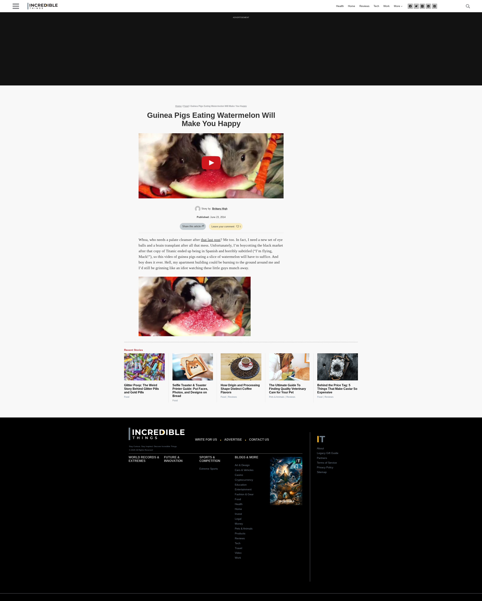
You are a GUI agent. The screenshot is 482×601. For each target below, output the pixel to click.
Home (351, 6)
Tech (376, 6)
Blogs (240, 457)
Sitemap (322, 472)
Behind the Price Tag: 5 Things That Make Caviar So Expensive (337, 389)
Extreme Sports (208, 468)
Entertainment (243, 489)
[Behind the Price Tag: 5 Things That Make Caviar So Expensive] (337, 366)
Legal (238, 518)
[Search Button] (466, 6)
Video (238, 552)
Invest (238, 513)
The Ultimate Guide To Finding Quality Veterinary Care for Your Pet (287, 389)
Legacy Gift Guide (327, 453)
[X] (416, 6)
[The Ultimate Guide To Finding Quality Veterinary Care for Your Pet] (289, 366)
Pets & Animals (276, 397)
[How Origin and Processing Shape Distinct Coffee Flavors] (241, 366)
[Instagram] (422, 6)
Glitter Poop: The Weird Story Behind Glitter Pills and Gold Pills (141, 389)
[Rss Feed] (428, 6)
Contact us (259, 439)
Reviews (364, 6)
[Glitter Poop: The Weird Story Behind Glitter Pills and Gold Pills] (144, 366)
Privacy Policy (325, 467)
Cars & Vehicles (244, 470)
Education (241, 484)
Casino (239, 474)
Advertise (233, 439)
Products (240, 533)
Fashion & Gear (244, 494)
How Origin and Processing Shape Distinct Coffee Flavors (240, 389)
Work (386, 6)
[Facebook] (410, 6)
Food (186, 106)
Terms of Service (327, 462)
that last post (210, 240)
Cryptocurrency (244, 479)
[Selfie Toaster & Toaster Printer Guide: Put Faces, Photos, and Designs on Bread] (192, 366)
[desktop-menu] (16, 6)
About (320, 448)
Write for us (206, 439)
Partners (322, 457)
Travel (238, 548)
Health (340, 6)
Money (239, 523)
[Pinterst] (434, 6)
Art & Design (242, 465)
